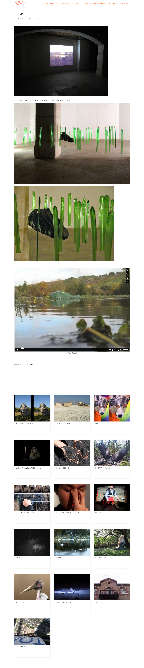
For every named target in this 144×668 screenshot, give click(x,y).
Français (124, 3)
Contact (116, 3)
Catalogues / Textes (100, 3)
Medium (65, 3)
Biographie (87, 3)
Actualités (76, 3)
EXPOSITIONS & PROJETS (51, 3)
